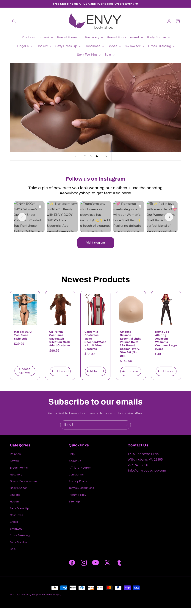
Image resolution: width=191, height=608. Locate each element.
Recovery (16, 474)
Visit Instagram (95, 242)
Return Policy (77, 495)
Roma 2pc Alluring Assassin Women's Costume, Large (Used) (166, 340)
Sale (13, 549)
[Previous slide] (75, 156)
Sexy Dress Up (19, 508)
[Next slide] (106, 156)
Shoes (14, 522)
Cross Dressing (20, 535)
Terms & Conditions (81, 488)
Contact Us (76, 474)
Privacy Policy (78, 481)
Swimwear (17, 528)
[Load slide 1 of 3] (85, 156)
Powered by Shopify (49, 595)
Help (72, 454)
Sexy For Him (18, 542)
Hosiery (15, 501)
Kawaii (14, 461)
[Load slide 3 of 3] (97, 156)
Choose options (25, 371)
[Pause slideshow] (115, 156)
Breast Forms (19, 467)
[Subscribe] (126, 424)
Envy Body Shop (28, 595)
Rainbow (15, 454)
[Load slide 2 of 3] (91, 156)
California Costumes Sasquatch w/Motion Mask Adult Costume (59, 338)
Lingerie (15, 495)
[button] (14, 21)
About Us (75, 461)
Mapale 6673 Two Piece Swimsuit (23, 335)
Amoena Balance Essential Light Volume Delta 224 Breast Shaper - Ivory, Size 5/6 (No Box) (130, 343)
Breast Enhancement (24, 481)
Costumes (16, 515)
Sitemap (74, 501)
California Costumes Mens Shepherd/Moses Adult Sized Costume (95, 340)
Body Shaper (18, 488)
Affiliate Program (80, 467)
